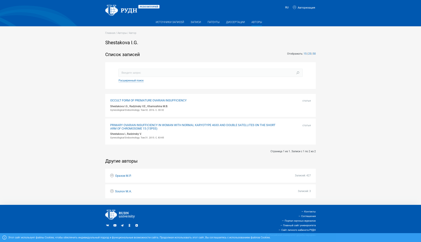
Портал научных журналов (300, 220)
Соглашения (308, 216)
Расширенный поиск (131, 80)
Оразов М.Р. (123, 175)
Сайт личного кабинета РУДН (298, 230)
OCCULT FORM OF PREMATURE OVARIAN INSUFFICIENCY (148, 100)
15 (305, 53)
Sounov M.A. (123, 191)
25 (309, 53)
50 (314, 53)
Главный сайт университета (299, 225)
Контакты (310, 211)
